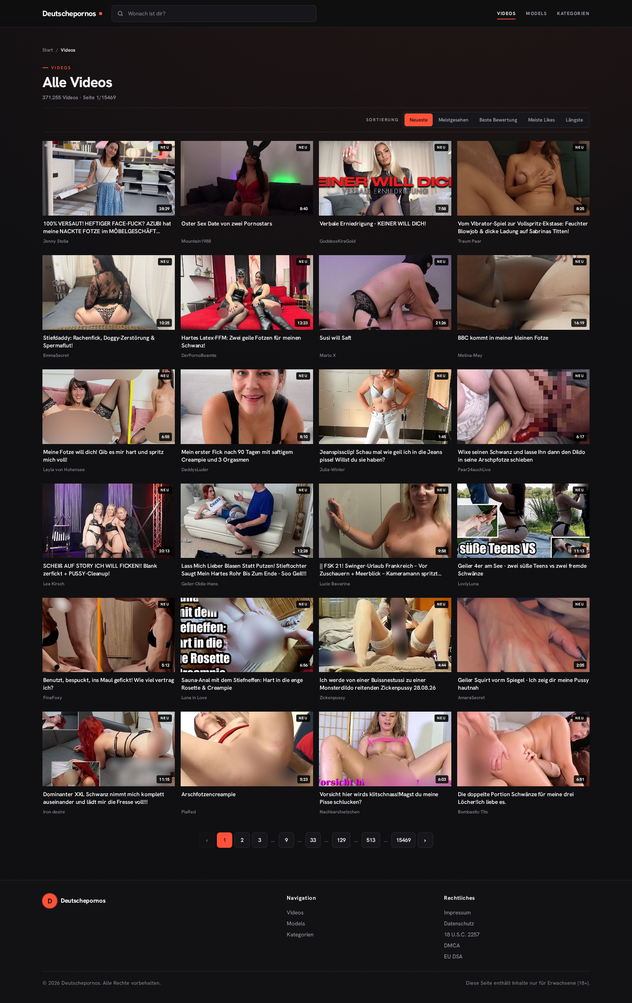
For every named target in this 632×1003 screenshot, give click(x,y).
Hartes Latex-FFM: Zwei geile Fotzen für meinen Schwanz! (241, 341)
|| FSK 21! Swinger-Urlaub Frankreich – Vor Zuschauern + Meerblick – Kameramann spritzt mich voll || (379, 569)
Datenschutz (459, 923)
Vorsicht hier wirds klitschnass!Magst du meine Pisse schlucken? (379, 798)
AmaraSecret (471, 697)
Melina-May (470, 355)
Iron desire (54, 812)
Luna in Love (194, 697)
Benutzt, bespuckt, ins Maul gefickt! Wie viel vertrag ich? (108, 683)
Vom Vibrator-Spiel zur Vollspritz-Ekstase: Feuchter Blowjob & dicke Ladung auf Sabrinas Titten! (523, 227)
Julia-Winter (332, 469)
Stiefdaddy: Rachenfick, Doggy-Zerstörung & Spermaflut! (99, 341)
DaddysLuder (194, 469)
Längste (574, 119)
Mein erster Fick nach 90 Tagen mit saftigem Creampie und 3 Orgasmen (237, 455)
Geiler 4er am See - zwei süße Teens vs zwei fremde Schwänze (522, 569)
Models (536, 13)
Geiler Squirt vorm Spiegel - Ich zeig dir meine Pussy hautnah (523, 683)
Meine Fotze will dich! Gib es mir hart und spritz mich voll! (103, 455)
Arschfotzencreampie (208, 794)
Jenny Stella (55, 241)
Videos (506, 13)
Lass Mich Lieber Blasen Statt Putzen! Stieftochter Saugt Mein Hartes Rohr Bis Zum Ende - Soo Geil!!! (244, 569)
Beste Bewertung (498, 119)
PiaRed (188, 812)
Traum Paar (469, 241)
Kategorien (573, 13)
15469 (403, 840)
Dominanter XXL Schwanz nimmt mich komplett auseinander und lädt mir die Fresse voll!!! (103, 798)
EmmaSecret (56, 355)
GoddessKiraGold (338, 241)
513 (370, 840)
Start (47, 50)
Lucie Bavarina (335, 584)
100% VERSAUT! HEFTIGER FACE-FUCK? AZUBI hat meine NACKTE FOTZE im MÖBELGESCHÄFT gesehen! (107, 227)
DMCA (452, 945)
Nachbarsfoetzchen (340, 812)
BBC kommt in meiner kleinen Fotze (503, 338)
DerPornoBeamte (199, 355)
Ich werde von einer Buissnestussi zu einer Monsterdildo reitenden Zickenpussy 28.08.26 (378, 683)
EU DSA (453, 956)
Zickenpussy (332, 697)
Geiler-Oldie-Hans (199, 584)
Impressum (457, 912)
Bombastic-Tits (473, 812)
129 (341, 840)
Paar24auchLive (474, 469)
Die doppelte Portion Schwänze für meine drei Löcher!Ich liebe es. (516, 798)
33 (313, 840)
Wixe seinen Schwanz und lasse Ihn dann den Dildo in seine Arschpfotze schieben (521, 455)
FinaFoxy (52, 697)
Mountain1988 (196, 241)
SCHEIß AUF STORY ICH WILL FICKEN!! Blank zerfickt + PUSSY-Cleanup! (100, 569)
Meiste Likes (541, 119)
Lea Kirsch (53, 584)
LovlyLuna (468, 584)
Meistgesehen (454, 119)
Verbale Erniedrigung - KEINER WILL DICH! (373, 223)
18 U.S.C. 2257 (461, 934)
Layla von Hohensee (64, 469)
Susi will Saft (335, 338)
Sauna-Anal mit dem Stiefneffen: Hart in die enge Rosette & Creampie (242, 683)
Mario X (328, 355)
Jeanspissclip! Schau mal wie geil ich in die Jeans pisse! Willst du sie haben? (381, 455)
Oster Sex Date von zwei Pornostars (226, 223)
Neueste (419, 119)
